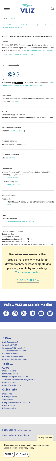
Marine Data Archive (11, 385)
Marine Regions (18, 131)
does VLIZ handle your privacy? (15, 360)
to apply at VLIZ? (9, 345)
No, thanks (22, 454)
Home (4, 18)
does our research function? (14, 351)
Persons (41, 25)
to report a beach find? (12, 357)
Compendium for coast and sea (16, 403)
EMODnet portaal (10, 374)
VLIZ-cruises (7, 400)
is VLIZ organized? (10, 342)
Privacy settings (45, 438)
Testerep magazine (27, 272)
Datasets (48, 25)
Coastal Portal (8, 405)
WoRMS (12, 158)
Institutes (34, 25)
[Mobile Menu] (7, 9)
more (12, 175)
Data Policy (6, 25)
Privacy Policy (8, 435)
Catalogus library (9, 397)
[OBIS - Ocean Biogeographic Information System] (13, 74)
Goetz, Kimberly (15, 54)
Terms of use (23, 435)
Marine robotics (9, 382)
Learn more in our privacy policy (19, 448)
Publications (25, 25)
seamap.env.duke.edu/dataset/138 (20, 221)
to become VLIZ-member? (13, 348)
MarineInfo (7, 394)
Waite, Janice (28, 54)
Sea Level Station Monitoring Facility (18, 380)
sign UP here (26, 280)
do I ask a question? (11, 354)
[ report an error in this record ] (12, 27)
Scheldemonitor (9, 408)
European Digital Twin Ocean (15, 377)
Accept (9, 454)
